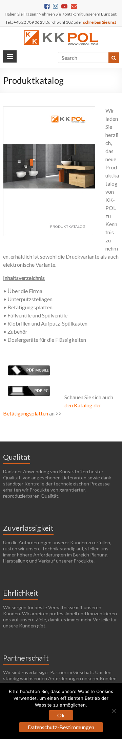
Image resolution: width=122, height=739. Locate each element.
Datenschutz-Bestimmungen (61, 727)
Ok (61, 715)
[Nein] (113, 711)
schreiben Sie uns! (100, 22)
